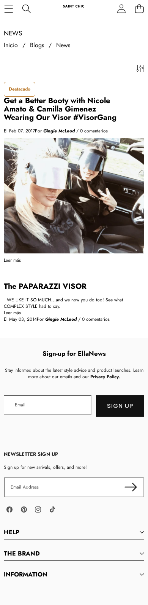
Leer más (12, 260)
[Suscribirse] (130, 487)
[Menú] (8, 8)
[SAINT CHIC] (74, 8)
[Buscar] (26, 8)
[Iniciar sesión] (121, 8)
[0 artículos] (139, 8)
